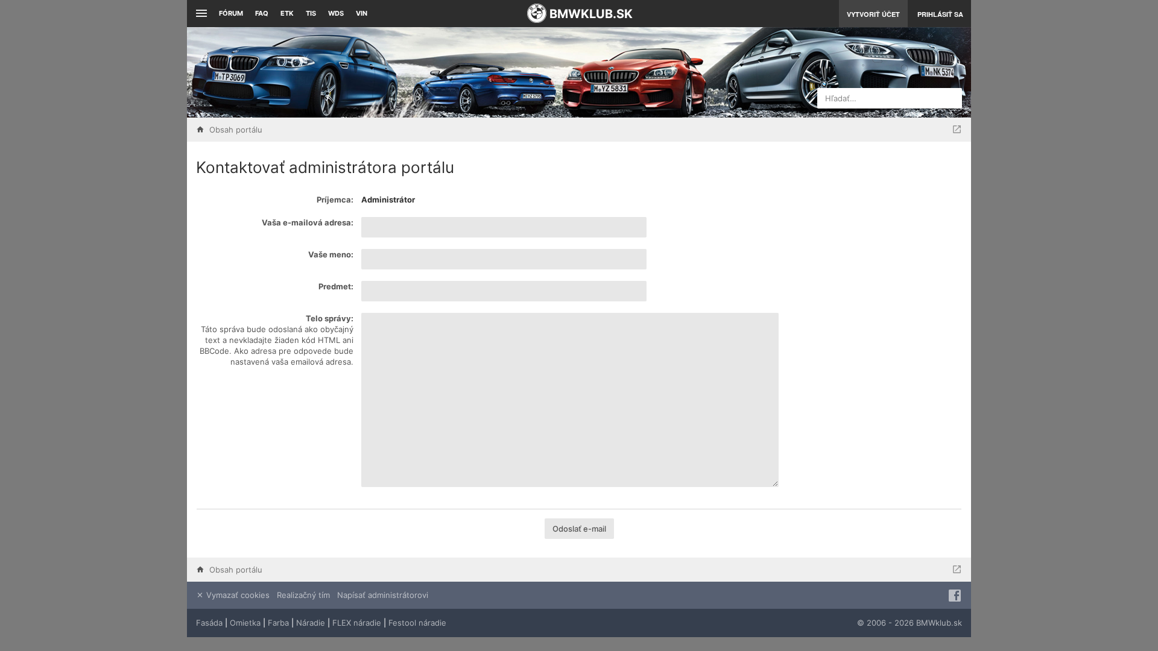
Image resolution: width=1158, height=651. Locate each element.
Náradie (310, 622)
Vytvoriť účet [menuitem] (873, 14)
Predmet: (335, 286)
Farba (278, 622)
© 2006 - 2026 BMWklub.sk (909, 622)
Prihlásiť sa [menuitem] (940, 14)
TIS (311, 13)
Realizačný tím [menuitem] (303, 595)
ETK (287, 13)
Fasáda (209, 622)
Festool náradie (417, 622)
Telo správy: (329, 318)
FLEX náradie (356, 622)
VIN (361, 13)
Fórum (231, 13)
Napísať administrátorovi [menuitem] (382, 595)
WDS (336, 13)
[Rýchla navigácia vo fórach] (957, 130)
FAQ (261, 13)
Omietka (245, 622)
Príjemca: (335, 199)
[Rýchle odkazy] (200, 13)
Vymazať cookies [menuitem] (237, 595)
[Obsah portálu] (458, 72)
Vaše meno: (330, 254)
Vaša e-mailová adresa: (307, 222)
